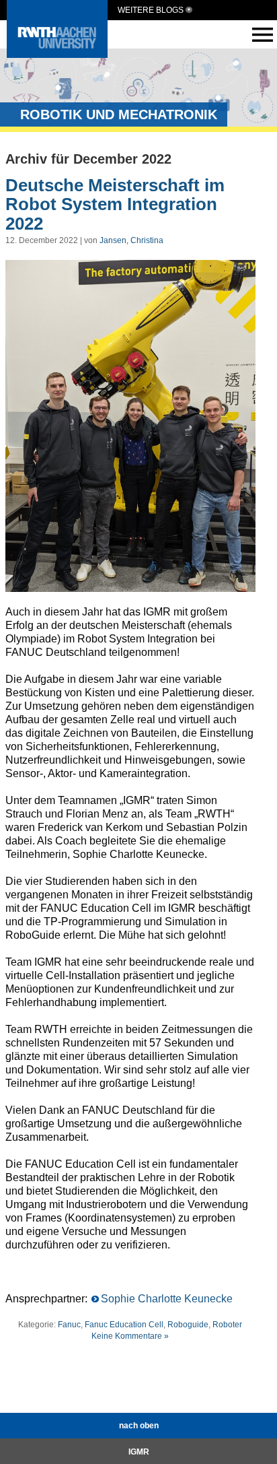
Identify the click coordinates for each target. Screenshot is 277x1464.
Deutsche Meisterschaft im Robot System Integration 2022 (115, 204)
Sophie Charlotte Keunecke (167, 1298)
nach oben (139, 1425)
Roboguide (187, 1324)
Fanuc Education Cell (124, 1324)
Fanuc (69, 1324)
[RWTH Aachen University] (57, 54)
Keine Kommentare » (130, 1336)
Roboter (227, 1324)
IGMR (138, 1452)
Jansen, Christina (131, 240)
